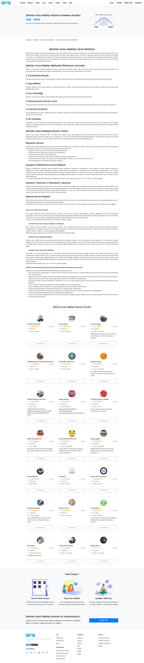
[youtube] (40, 653)
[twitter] (32, 653)
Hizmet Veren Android (62, 650)
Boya (44, 3)
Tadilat (38, 3)
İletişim (100, 646)
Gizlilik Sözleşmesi (104, 640)
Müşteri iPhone (60, 658)
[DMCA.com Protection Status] (32, 646)
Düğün (58, 3)
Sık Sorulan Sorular (104, 638)
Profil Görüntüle (40, 343)
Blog (57, 643)
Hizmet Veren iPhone (62, 653)
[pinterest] (44, 653)
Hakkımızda (59, 638)
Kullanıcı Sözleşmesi (104, 643)
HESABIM (138, 3)
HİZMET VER (128, 3)
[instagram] (36, 653)
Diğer (70, 3)
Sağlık (64, 3)
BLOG (112, 3)
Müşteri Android (60, 656)
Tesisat (50, 3)
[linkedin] (48, 653)
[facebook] (28, 653)
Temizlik (22, 3)
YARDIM (119, 3)
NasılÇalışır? (60, 640)
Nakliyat (30, 3)
